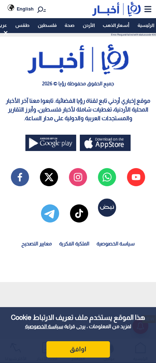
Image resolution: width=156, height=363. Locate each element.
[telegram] (50, 213)
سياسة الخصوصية (44, 326)
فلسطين (47, 25)
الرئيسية (145, 25)
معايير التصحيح (36, 243)
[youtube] (136, 177)
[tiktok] (79, 213)
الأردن (89, 25)
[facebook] (20, 177)
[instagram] (78, 177)
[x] (49, 177)
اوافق (78, 349)
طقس (22, 25)
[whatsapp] (107, 177)
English (25, 9)
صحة (69, 25)
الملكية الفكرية (74, 243)
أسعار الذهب (116, 25)
